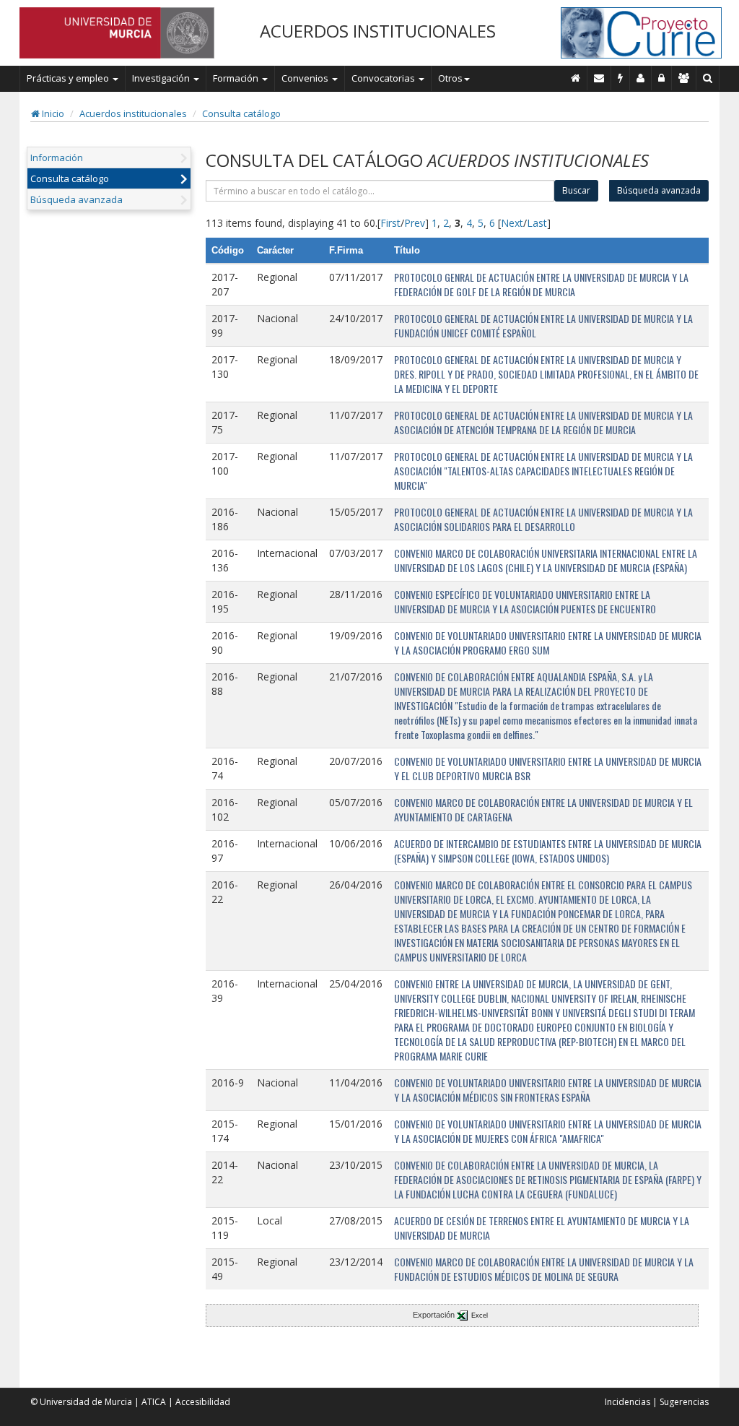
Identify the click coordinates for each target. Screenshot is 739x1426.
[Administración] (662, 78)
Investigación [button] (162, 78)
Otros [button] (450, 78)
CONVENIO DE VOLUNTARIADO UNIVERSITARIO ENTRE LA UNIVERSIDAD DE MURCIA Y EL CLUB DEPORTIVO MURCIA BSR (547, 768)
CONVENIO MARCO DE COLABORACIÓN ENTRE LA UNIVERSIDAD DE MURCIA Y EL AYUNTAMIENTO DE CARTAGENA (543, 809)
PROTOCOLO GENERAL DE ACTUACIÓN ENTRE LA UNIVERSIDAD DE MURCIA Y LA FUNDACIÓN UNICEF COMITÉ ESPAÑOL (543, 325)
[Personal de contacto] (641, 78)
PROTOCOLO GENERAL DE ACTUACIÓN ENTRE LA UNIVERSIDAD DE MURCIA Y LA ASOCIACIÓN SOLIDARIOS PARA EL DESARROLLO (543, 519)
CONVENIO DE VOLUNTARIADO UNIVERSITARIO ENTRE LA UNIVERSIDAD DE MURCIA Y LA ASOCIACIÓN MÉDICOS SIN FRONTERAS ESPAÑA (547, 1090)
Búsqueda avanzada (76, 199)
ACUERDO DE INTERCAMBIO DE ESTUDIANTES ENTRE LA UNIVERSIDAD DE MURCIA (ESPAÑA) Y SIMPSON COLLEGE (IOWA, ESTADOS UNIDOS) (547, 850)
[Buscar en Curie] (708, 78)
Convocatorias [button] (384, 78)
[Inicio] (575, 78)
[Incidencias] (620, 78)
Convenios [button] (306, 78)
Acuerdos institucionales (133, 113)
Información (56, 157)
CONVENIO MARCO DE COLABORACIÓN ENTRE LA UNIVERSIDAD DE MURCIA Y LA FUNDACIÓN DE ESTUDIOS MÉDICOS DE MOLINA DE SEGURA (544, 1269)
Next (512, 223)
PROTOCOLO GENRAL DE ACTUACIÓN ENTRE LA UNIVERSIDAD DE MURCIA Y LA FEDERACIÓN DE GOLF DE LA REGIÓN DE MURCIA (541, 284)
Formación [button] (237, 78)
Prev (414, 223)
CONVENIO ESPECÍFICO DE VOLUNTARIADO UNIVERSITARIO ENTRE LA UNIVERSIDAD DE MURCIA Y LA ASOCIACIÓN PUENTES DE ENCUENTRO (525, 601)
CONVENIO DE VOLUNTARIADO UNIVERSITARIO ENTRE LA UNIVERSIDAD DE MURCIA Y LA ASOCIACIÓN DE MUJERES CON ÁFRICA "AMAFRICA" (547, 1131)
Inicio (52, 113)
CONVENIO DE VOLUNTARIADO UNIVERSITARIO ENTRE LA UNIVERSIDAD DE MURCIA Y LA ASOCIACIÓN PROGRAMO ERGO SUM (547, 642)
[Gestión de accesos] (684, 78)
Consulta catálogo (241, 113)
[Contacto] (599, 78)
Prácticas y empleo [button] (69, 78)
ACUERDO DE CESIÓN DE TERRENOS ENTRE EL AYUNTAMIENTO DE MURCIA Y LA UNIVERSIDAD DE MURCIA (541, 1228)
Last (537, 223)
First (390, 223)
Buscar (576, 190)
